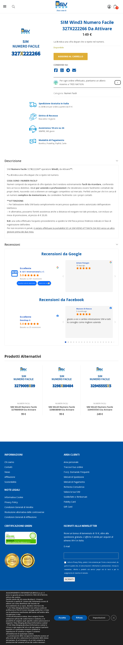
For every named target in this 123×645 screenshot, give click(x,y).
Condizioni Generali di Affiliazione (20, 517)
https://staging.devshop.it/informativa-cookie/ (30, 623)
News (7, 472)
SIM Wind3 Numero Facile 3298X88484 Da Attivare (61, 408)
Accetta (62, 617)
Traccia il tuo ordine (73, 467)
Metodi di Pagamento (74, 481)
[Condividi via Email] (74, 70)
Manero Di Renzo (84, 309)
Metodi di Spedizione (74, 477)
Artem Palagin (82, 263)
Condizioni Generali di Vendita (18, 507)
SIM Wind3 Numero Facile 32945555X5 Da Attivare (100, 408)
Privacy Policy (11, 502)
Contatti (8, 467)
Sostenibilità (10, 481)
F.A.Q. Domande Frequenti (76, 472)
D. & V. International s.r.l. (32, 271)
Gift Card (68, 506)
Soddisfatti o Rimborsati (75, 496)
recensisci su (43, 283)
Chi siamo (9, 462)
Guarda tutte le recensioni (26, 283)
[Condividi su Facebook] (56, 70)
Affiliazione (9, 477)
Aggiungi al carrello (70, 56)
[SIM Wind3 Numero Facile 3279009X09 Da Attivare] (23, 382)
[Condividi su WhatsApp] (62, 70)
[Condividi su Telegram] (68, 70)
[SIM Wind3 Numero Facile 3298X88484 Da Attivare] (61, 382)
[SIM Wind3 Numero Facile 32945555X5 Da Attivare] (100, 382)
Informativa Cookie (13, 497)
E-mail (67, 546)
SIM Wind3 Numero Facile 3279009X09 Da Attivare (23, 408)
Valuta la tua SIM (72, 491)
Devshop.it (25, 320)
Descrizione (12, 161)
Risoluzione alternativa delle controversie (24, 512)
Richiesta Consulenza (74, 486)
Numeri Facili (70, 93)
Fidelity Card (70, 501)
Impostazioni (99, 617)
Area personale (71, 462)
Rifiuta (79, 617)
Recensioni (12, 244)
